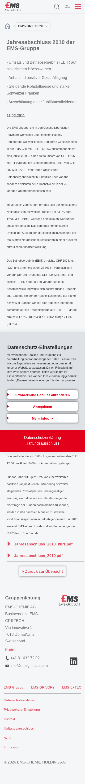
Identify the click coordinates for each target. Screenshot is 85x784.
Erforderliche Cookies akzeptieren (42, 394)
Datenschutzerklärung (42, 437)
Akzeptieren (42, 406)
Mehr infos (41, 418)
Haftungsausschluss (43, 443)
